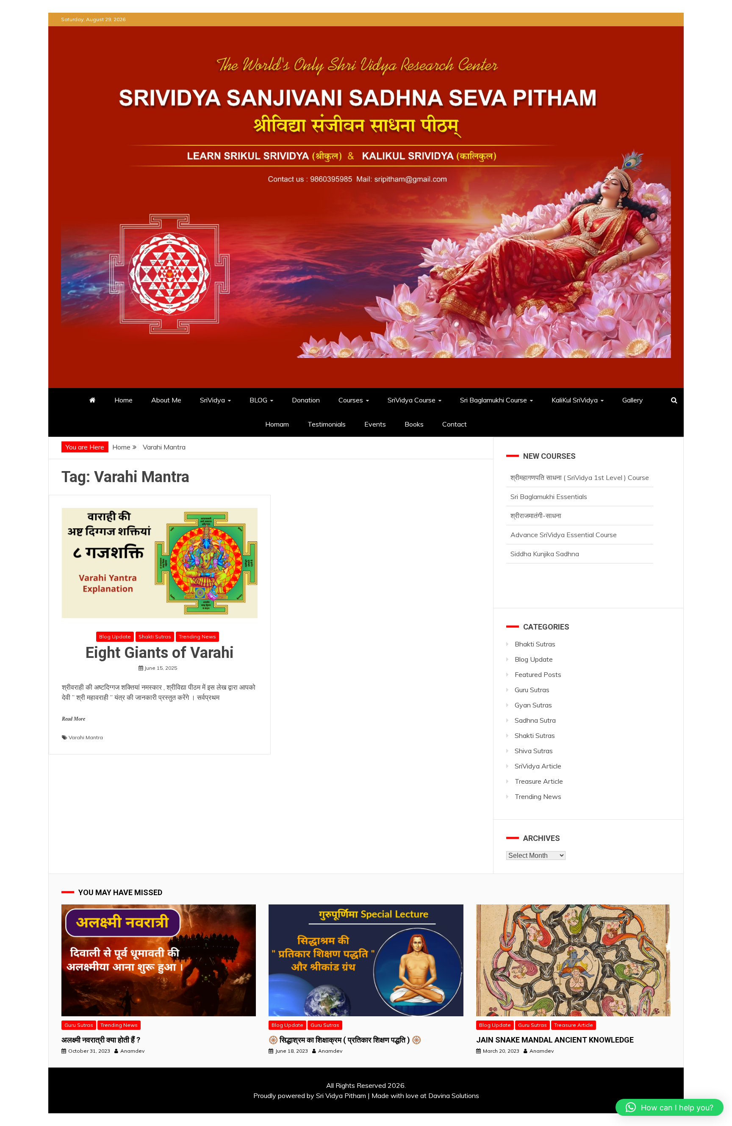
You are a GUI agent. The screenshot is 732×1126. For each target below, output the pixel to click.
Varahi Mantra (86, 737)
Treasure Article (539, 781)
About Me (166, 400)
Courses (350, 400)
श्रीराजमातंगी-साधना (535, 497)
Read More (73, 719)
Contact (454, 424)
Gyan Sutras (533, 705)
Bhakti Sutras (535, 644)
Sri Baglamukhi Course (493, 400)
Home (123, 400)
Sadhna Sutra (535, 720)
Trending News (197, 636)
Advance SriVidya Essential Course (563, 516)
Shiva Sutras (534, 750)
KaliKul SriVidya (575, 400)
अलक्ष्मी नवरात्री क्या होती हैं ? (100, 1039)
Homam (277, 424)
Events (375, 424)
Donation (306, 400)
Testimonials (327, 424)
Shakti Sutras (155, 636)
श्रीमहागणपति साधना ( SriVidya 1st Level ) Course (579, 554)
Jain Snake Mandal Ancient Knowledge (555, 1039)
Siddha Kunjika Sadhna (544, 535)
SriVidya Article (538, 766)
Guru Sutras (532, 689)
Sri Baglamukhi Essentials (548, 478)
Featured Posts (538, 674)
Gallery (632, 400)
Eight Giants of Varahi (160, 653)
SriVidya (212, 400)
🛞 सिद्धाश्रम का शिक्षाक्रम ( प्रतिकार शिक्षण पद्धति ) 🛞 (345, 1039)
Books (414, 424)
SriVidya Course (411, 400)
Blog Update (115, 636)
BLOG (258, 400)
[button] (670, 1107)
